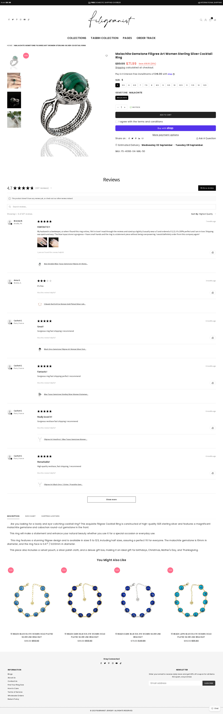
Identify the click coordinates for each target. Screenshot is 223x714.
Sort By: (195, 214)
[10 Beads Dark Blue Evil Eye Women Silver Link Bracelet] (138, 598)
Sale (26, 55)
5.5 (123, 85)
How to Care (13, 688)
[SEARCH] (201, 19)
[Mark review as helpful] (213, 252)
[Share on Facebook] (129, 138)
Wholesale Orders (16, 695)
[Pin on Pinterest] (135, 138)
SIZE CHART (30, 516)
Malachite (122, 97)
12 (199, 85)
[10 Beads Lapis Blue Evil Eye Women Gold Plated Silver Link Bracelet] (191, 598)
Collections (76, 38)
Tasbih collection (104, 38)
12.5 (204, 85)
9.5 (168, 85)
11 (187, 85)
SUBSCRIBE (208, 683)
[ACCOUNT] (205, 19)
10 (175, 85)
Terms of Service (15, 692)
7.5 (146, 85)
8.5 (157, 85)
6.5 (134, 85)
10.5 (180, 85)
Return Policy (13, 699)
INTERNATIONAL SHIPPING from (181, 2)
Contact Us (12, 681)
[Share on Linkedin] (139, 138)
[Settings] (214, 19)
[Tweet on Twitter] (132, 138)
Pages (127, 38)
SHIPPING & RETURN (50, 516)
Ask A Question (207, 138)
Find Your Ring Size (16, 685)
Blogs (10, 674)
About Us (12, 677)
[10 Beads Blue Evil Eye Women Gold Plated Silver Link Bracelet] (31, 598)
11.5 (192, 85)
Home (9, 45)
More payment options (166, 134)
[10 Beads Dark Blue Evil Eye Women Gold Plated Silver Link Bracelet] (84, 598)
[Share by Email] (142, 138)
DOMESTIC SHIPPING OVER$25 (70, 2)
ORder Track (146, 38)
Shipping (120, 67)
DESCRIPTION (13, 516)
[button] (210, 19)
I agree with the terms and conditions (140, 121)
